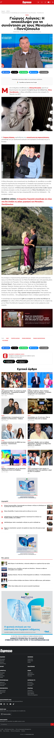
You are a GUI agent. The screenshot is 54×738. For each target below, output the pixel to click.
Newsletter (2, 692)
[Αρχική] (6, 651)
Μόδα (1, 677)
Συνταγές (2, 675)
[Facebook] (1, 704)
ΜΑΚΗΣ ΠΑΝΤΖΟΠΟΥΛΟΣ (39, 338)
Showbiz (30, 657)
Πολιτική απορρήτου (33, 695)
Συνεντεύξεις (31, 684)
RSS (1, 693)
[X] (7, 704)
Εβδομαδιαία (31, 674)
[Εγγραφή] (52, 724)
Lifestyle (3, 670)
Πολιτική (2, 660)
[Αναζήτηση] (52, 2)
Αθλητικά (2, 682)
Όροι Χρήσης (31, 693)
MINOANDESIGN (29, 734)
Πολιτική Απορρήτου (15, 730)
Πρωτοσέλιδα (4, 680)
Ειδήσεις (2, 657)
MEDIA (27, 15)
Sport (2, 666)
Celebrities (30, 659)
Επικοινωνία (31, 692)
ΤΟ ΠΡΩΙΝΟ (5, 340)
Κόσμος (2, 662)
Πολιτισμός (31, 666)
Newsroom (27, 32)
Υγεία (1, 674)
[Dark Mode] (49, 2)
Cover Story (3, 663)
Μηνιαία (30, 675)
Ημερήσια (30, 672)
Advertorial (3, 690)
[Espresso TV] (45, 2)
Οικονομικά (3, 684)
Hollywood (30, 660)
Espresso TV (31, 680)
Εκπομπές (30, 682)
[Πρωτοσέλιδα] (38, 2)
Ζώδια (29, 670)
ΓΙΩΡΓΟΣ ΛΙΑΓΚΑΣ (16, 338)
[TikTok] (13, 704)
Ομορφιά (2, 672)
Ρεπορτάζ (2, 659)
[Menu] (1, 2)
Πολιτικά (2, 685)
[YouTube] (10, 704)
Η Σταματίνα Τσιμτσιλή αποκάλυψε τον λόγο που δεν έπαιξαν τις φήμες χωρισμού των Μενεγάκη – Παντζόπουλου (27, 201)
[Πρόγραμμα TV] (41, 2)
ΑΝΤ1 (8, 338)
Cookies (23, 730)
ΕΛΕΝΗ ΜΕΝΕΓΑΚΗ (26, 338)
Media (29, 662)
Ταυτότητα (30, 690)
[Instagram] (4, 704)
